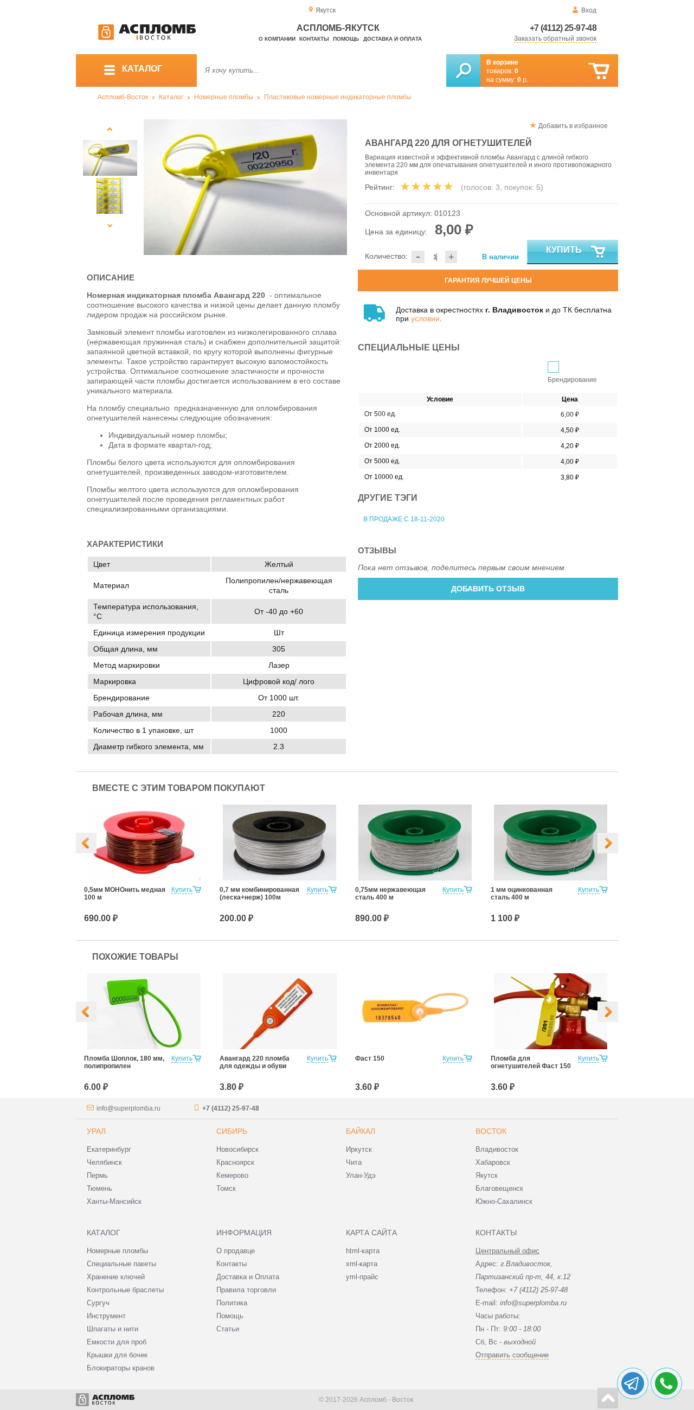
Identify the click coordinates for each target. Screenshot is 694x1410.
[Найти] (463, 70)
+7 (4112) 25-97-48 (563, 28)
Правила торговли (246, 1290)
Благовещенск (499, 1188)
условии (425, 318)
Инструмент (106, 1316)
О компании (277, 39)
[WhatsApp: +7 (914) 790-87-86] (666, 1383)
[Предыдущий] (109, 128)
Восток (490, 1131)
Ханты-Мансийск (114, 1201)
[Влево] (86, 843)
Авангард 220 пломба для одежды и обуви (255, 1062)
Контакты (314, 39)
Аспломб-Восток (123, 97)
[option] (245, 187)
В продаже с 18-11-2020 (404, 519)
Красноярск (235, 1162)
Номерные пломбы (223, 97)
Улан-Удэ (361, 1175)
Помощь (346, 39)
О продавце (235, 1251)
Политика (231, 1303)
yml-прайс (362, 1277)
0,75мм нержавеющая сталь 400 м (390, 893)
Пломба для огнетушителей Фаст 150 (531, 1062)
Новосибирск (237, 1149)
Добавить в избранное (573, 126)
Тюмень (99, 1188)
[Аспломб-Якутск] (147, 38)
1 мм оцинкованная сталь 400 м (521, 893)
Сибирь (231, 1131)
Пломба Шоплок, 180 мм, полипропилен (124, 1062)
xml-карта (361, 1264)
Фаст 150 (369, 1058)
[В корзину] (598, 71)
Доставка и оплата (392, 39)
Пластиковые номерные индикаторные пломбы (338, 97)
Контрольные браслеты (125, 1290)
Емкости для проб (116, 1342)
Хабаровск (492, 1162)
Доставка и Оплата (247, 1277)
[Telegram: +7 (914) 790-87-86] (632, 1383)
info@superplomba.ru (128, 1108)
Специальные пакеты (121, 1264)
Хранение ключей (116, 1277)
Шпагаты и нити (112, 1329)
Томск (226, 1188)
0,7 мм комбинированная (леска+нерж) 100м (259, 893)
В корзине (502, 62)
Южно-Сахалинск (503, 1201)
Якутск (486, 1175)
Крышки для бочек (117, 1355)
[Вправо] (607, 843)
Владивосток (496, 1149)
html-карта (363, 1251)
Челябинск (104, 1162)
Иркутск (359, 1149)
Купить (564, 249)
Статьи (227, 1329)
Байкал (360, 1131)
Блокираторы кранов (121, 1368)
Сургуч (98, 1303)
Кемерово (232, 1175)
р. (522, 80)
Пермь (97, 1175)
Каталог (171, 97)
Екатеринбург (109, 1149)
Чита (354, 1162)
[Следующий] (109, 225)
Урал (96, 1131)
